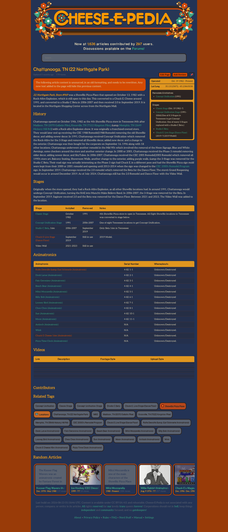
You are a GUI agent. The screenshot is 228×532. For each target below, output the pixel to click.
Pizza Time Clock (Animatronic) (52, 341)
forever (138, 506)
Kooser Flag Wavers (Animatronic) (56, 487)
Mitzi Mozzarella (115, 487)
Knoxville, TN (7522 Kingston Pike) (91, 125)
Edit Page (165, 74)
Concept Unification (165, 96)
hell (176, 506)
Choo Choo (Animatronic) (49, 308)
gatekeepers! (140, 510)
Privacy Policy (92, 517)
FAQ (114, 517)
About (77, 517)
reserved (98, 506)
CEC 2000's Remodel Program (172, 166)
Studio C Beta (162, 129)
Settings (149, 517)
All (83, 506)
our (109, 506)
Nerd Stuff (125, 517)
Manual (138, 517)
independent (88, 510)
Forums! (138, 48)
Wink (38, 330)
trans (122, 506)
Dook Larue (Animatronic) (49, 275)
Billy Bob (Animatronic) (47, 297)
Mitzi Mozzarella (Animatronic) (51, 291)
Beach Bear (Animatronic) (48, 286)
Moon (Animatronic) (46, 319)
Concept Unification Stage (168, 112)
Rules (106, 517)
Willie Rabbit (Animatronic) (156, 487)
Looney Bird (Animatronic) (49, 302)
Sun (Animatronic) (45, 313)
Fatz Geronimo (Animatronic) (50, 280)
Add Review (180, 74)
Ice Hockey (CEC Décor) (85, 487)
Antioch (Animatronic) (47, 324)
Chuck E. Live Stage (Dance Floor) (171, 132)
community (107, 510)
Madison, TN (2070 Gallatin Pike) (51, 125)
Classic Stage (162, 108)
